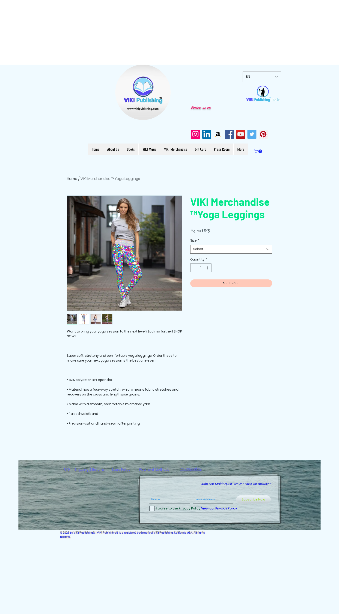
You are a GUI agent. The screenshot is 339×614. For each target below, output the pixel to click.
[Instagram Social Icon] (195, 134)
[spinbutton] (201, 268)
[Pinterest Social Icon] (263, 134)
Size (194, 240)
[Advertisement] (138, 32)
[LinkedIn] (206, 134)
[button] (165, 115)
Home (72, 178)
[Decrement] (194, 268)
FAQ (67, 469)
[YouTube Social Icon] (240, 134)
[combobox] (231, 249)
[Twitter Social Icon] (251, 134)
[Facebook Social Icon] (229, 134)
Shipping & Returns (90, 469)
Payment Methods (154, 469)
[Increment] (208, 268)
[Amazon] (218, 134)
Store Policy (121, 469)
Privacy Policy (191, 469)
